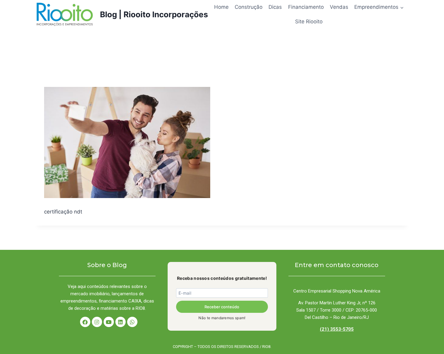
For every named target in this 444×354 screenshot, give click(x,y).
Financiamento (306, 7)
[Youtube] (109, 322)
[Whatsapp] (132, 322)
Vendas (339, 7)
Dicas (275, 7)
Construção (248, 7)
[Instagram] (97, 322)
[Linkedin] (120, 322)
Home (221, 7)
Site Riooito (309, 21)
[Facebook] (85, 322)
